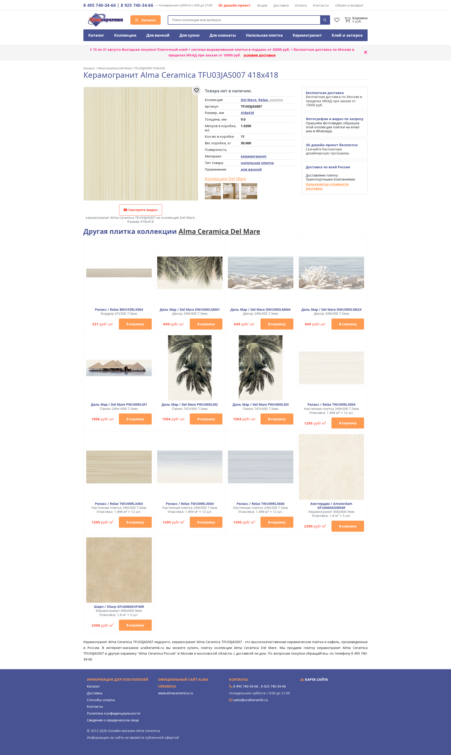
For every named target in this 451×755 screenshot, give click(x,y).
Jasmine (276, 100)
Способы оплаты (101, 700)
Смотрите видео (142, 210)
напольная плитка (257, 163)
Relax (263, 100)
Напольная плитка (264, 35)
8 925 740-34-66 (137, 5)
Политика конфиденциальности (113, 713)
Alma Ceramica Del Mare (219, 231)
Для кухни (189, 35)
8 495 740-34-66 (99, 5)
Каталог (148, 20)
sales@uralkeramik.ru (250, 700)
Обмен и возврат (349, 5)
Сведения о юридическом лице (113, 720)
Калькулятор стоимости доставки (327, 186)
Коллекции (125, 35)
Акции (262, 5)
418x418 (247, 112)
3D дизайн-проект (234, 5)
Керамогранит (307, 35)
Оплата (301, 5)
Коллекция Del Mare (225, 178)
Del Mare (249, 100)
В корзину (135, 324)
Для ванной (158, 35)
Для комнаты (223, 35)
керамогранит (254, 156)
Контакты (321, 5)
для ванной (251, 169)
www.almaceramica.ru (175, 693)
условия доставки (260, 55)
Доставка (281, 5)
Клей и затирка (347, 35)
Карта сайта (316, 679)
